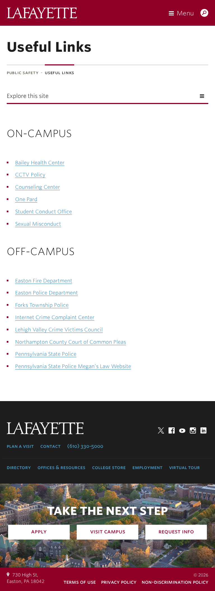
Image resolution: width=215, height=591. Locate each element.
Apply (39, 531)
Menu (185, 13)
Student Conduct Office (43, 212)
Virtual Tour (184, 467)
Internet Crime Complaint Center (54, 317)
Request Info (176, 531)
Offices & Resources (61, 467)
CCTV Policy (30, 175)
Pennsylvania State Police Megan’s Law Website (73, 366)
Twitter (161, 430)
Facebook (171, 430)
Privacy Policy (118, 582)
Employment (147, 467)
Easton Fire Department (43, 281)
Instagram (193, 430)
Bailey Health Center (39, 163)
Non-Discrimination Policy (175, 582)
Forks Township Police (42, 305)
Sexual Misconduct (38, 224)
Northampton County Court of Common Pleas (70, 342)
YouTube (182, 430)
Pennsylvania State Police (45, 354)
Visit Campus (107, 531)
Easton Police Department (46, 293)
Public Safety (22, 72)
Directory (19, 467)
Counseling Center (37, 187)
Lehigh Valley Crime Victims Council (59, 330)
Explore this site (27, 96)
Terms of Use (80, 582)
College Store (109, 467)
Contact (50, 446)
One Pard (26, 199)
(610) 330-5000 (85, 446)
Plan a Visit (20, 446)
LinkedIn (203, 430)
